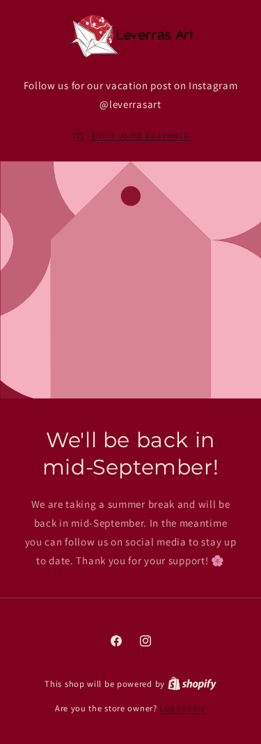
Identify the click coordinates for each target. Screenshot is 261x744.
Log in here (182, 708)
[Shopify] (192, 684)
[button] (131, 135)
